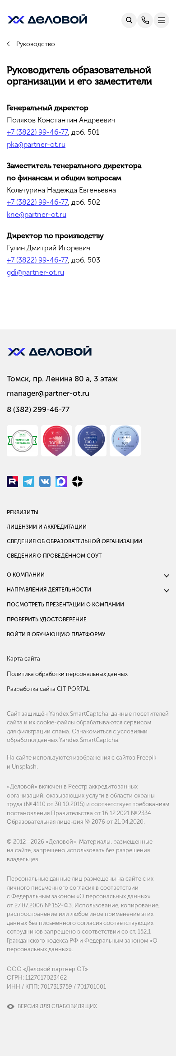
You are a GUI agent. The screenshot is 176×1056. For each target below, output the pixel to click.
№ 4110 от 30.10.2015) (55, 804)
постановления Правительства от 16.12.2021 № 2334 (79, 813)
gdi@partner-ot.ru (35, 272)
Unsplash (24, 766)
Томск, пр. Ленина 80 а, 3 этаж (62, 378)
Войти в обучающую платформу (56, 634)
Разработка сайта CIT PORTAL (48, 688)
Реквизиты (22, 512)
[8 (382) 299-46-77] (145, 20)
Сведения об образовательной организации (74, 541)
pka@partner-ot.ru (36, 144)
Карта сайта (23, 658)
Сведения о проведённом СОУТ (54, 556)
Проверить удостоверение (47, 619)
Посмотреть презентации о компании (65, 604)
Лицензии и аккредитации (47, 527)
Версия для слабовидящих (57, 1006)
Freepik (146, 757)
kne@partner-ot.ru (36, 214)
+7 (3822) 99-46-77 (37, 132)
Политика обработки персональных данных (67, 674)
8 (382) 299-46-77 (38, 409)
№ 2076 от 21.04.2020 (114, 821)
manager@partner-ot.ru (48, 393)
